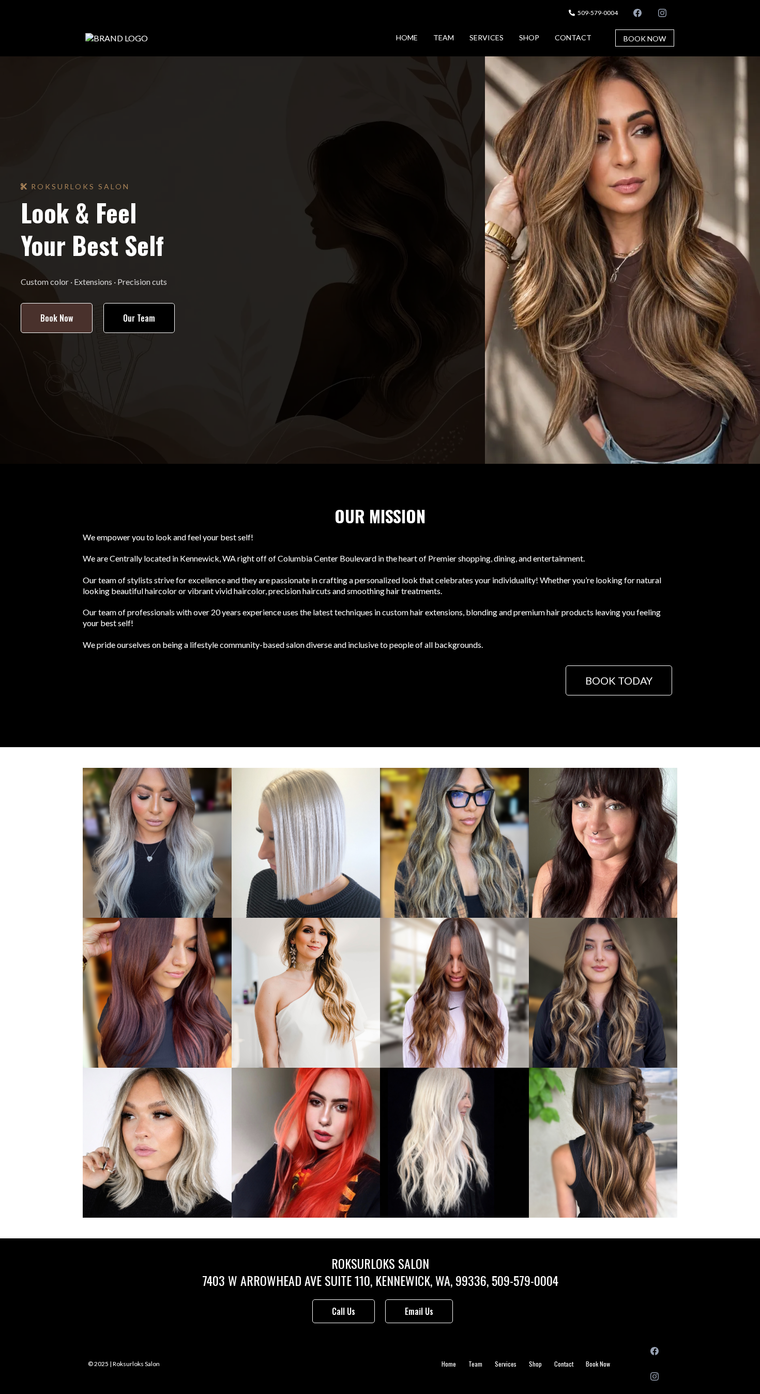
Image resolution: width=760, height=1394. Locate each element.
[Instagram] (662, 12)
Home (407, 37)
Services (486, 37)
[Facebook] (637, 12)
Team (443, 37)
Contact (573, 37)
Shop (529, 37)
